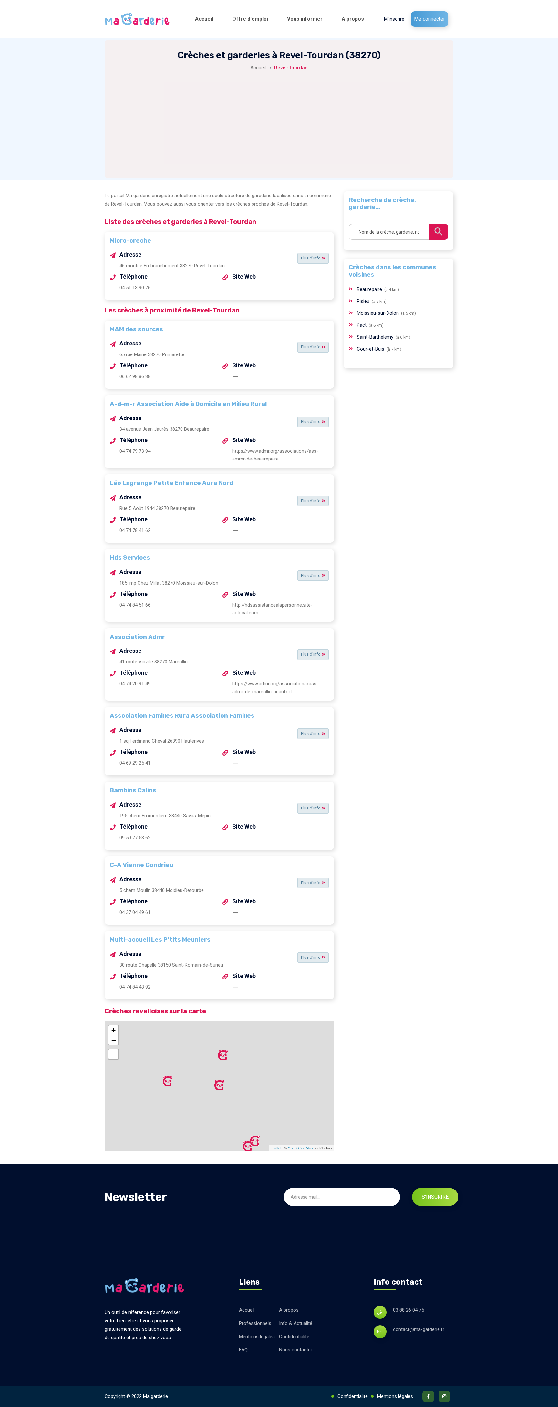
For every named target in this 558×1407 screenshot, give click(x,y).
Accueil (204, 19)
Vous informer (305, 19)
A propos (353, 19)
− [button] (113, 1039)
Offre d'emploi (250, 19)
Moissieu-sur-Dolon (378, 313)
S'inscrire (435, 1197)
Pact (362, 325)
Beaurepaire (370, 289)
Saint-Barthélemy (376, 337)
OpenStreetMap (300, 1147)
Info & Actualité (295, 1323)
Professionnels (255, 1323)
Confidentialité (294, 1336)
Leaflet (276, 1147)
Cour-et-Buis (371, 349)
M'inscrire (394, 19)
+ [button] (113, 1030)
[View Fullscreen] (113, 1054)
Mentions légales (257, 1336)
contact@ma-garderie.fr (418, 1329)
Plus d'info (311, 258)
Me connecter (429, 19)
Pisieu (364, 301)
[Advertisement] (279, 120)
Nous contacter (295, 1350)
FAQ (243, 1350)
